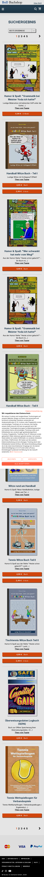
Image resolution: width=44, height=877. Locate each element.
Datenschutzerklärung (34, 411)
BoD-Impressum (16, 452)
